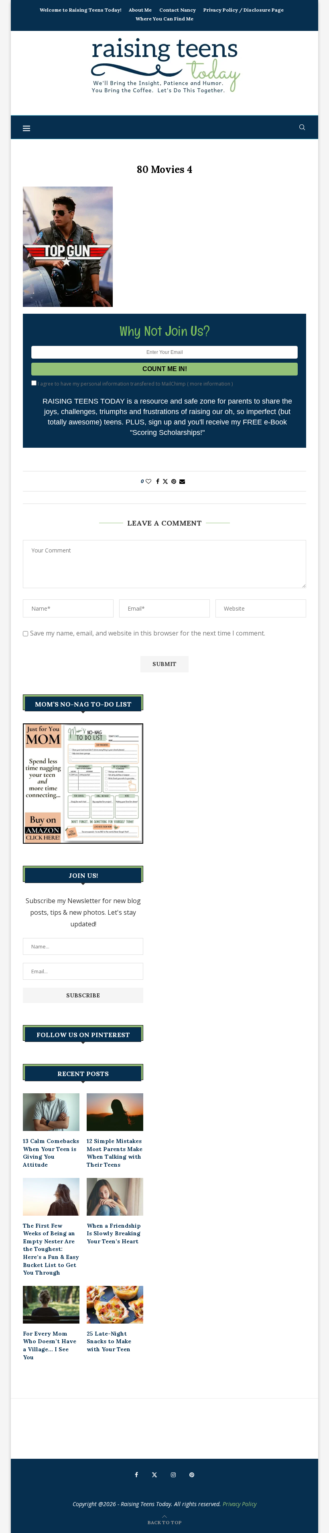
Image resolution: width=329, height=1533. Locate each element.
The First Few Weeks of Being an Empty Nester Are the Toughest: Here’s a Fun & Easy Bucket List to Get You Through (51, 1249)
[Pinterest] (191, 1475)
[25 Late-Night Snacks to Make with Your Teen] (115, 1305)
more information (210, 383)
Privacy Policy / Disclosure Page (243, 10)
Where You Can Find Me (164, 19)
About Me (140, 10)
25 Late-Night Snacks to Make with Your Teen (109, 1341)
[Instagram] (173, 1475)
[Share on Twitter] (165, 481)
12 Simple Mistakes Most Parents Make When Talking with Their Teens (114, 1152)
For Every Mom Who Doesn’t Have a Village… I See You (49, 1345)
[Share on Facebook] (157, 481)
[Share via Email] (182, 481)
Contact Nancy (177, 10)
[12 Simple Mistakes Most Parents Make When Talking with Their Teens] (115, 1112)
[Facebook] (136, 1475)
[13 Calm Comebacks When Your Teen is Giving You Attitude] (51, 1112)
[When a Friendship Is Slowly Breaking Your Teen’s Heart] (115, 1197)
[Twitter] (154, 1475)
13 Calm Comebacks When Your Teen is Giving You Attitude (51, 1152)
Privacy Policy (239, 1504)
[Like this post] (148, 481)
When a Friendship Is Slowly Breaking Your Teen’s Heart (114, 1233)
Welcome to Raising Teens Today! (80, 10)
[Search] (302, 127)
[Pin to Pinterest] (173, 481)
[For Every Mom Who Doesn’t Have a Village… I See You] (51, 1305)
